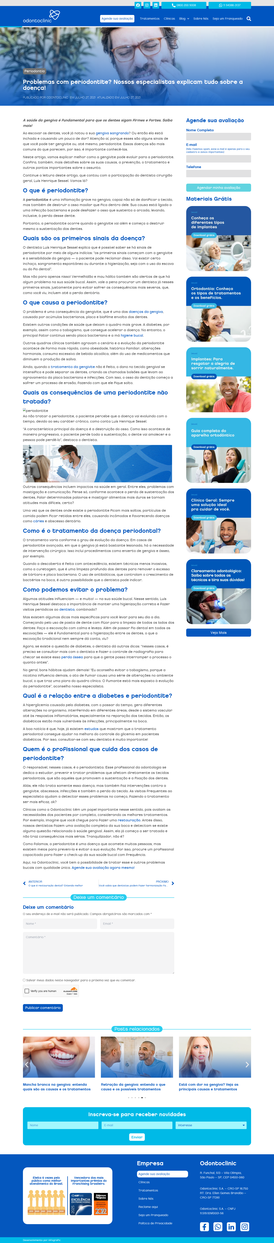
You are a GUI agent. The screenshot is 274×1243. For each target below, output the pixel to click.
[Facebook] (138, 5)
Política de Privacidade (155, 1223)
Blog (182, 18)
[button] (26, 1064)
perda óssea (72, 657)
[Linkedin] (155, 5)
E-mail (218, 148)
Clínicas (169, 18)
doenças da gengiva (146, 312)
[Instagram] (147, 5)
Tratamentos (150, 18)
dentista (67, 609)
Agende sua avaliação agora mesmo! (103, 867)
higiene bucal (132, 335)
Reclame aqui (148, 1207)
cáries (38, 521)
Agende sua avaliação (154, 1174)
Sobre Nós (200, 18)
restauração (129, 820)
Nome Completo (200, 130)
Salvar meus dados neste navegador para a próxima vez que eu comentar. (81, 980)
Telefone (193, 167)
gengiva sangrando (112, 133)
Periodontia (34, 71)
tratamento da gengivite (73, 367)
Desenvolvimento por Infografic (42, 1240)
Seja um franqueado (153, 1215)
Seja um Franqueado (227, 18)
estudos (91, 729)
